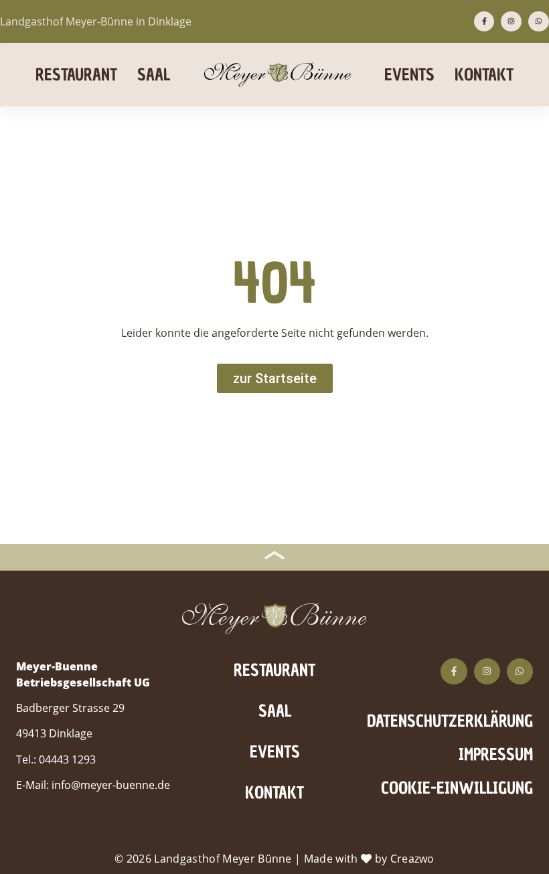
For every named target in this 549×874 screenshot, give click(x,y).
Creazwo (412, 858)
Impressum (496, 754)
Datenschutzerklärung (451, 721)
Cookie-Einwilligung (457, 788)
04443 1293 (67, 759)
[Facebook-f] (484, 21)
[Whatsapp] (538, 21)
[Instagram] (511, 21)
